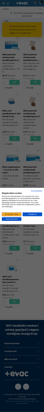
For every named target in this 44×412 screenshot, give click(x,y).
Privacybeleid (36, 191)
